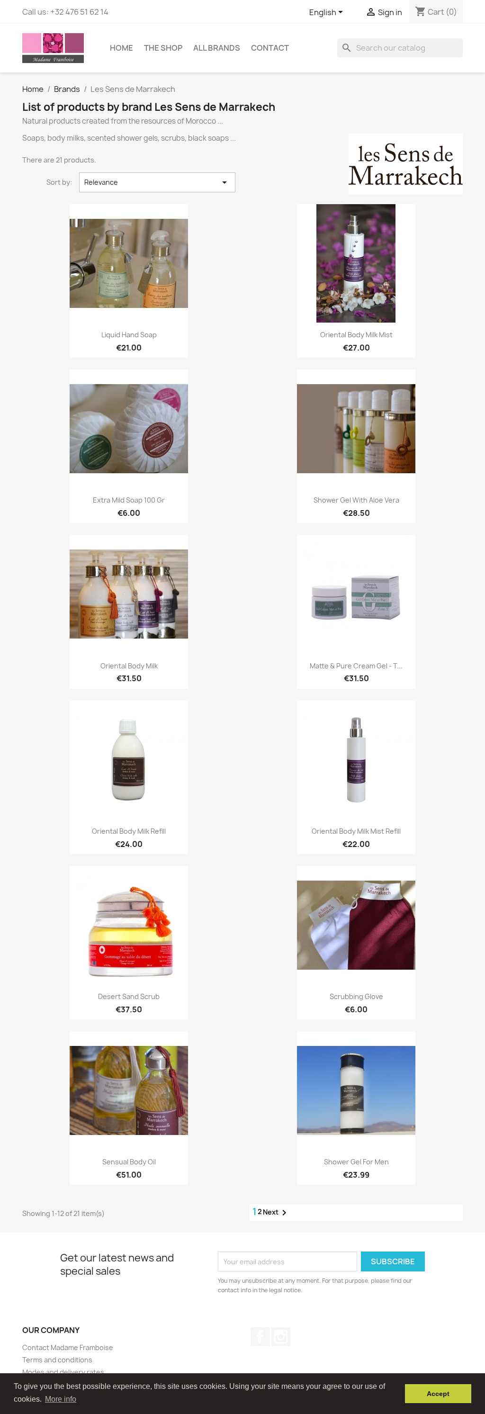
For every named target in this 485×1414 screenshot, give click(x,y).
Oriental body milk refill (129, 831)
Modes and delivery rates (63, 1372)
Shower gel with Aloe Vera (356, 499)
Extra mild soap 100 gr (129, 499)
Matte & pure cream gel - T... (356, 665)
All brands (216, 48)
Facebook (260, 1336)
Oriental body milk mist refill (356, 831)
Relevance (157, 182)
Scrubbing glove (356, 996)
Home (121, 48)
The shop (163, 48)
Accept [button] (438, 1393)
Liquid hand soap (129, 334)
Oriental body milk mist (356, 334)
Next (276, 1212)
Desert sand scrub (129, 996)
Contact (270, 48)
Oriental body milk (129, 665)
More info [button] (60, 1399)
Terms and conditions (57, 1359)
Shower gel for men (356, 1161)
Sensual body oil (129, 1161)
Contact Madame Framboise (67, 1347)
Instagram (280, 1336)
